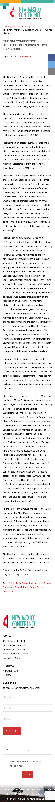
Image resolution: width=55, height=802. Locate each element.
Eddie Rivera (22, 583)
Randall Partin (22, 587)
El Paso (7, 674)
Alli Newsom (26, 56)
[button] (48, 13)
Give (27, 774)
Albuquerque (10, 670)
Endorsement (35, 583)
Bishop (12, 583)
